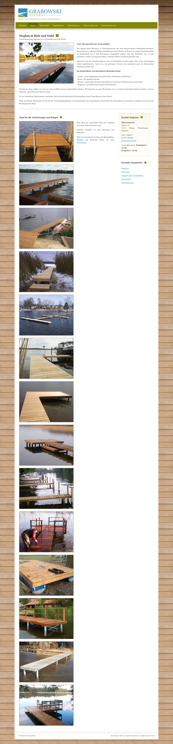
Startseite (22, 25)
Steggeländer (126, 179)
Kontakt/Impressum (109, 25)
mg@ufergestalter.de (128, 140)
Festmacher (125, 172)
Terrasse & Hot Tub (91, 25)
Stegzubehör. (81, 142)
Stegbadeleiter (58, 25)
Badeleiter (125, 168)
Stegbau (33, 25)
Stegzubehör (44, 25)
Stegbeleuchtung (127, 182)
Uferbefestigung (73, 25)
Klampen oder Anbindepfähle (132, 175)
